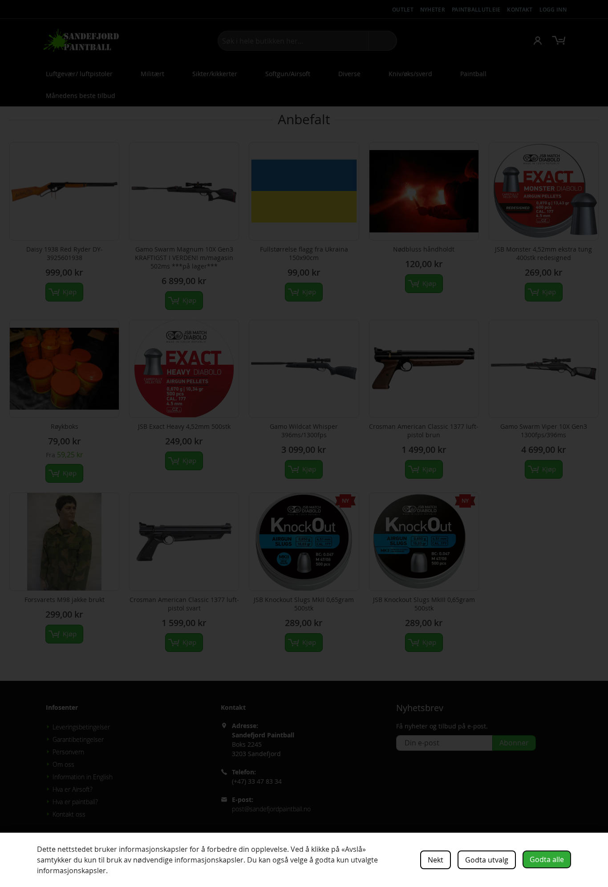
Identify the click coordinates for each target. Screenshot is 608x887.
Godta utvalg (486, 860)
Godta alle (547, 859)
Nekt (435, 860)
